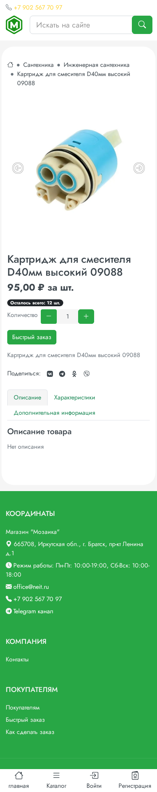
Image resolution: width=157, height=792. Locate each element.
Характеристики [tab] (74, 397)
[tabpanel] (78, 439)
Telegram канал (33, 611)
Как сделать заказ (30, 731)
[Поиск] (142, 25)
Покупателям (23, 707)
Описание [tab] (27, 397)
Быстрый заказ (31, 337)
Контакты (17, 659)
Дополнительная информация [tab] (54, 412)
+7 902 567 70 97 (38, 7)
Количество (22, 314)
